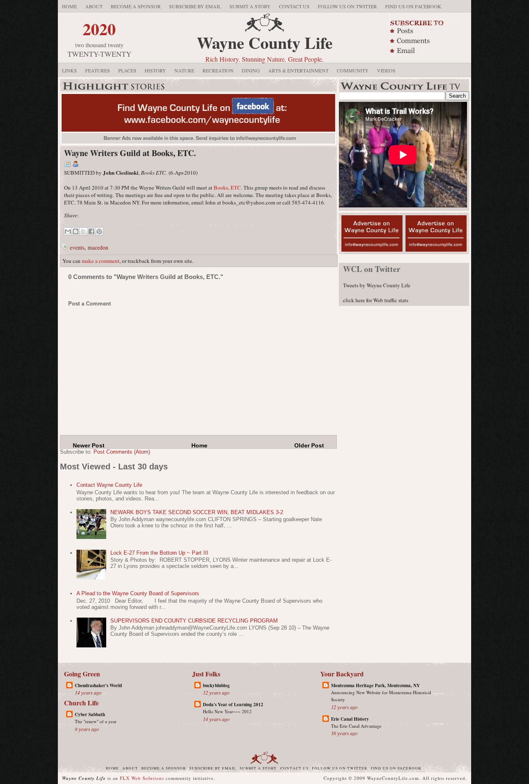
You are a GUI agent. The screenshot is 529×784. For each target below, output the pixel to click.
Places (127, 70)
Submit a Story (250, 6)
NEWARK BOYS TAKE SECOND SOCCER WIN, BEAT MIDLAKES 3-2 (196, 512)
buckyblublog (216, 685)
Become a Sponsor (136, 6)
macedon (98, 247)
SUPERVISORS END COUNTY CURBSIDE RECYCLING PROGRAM (194, 621)
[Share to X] (83, 231)
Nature (184, 70)
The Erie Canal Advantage (356, 726)
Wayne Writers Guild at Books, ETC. (130, 153)
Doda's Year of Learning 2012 (233, 704)
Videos (386, 70)
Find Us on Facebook (413, 6)
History (155, 70)
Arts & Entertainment (298, 70)
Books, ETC (227, 187)
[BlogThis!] (75, 231)
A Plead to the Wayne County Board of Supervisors (137, 593)
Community (353, 70)
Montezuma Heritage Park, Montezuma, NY (375, 685)
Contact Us (294, 6)
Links (69, 70)
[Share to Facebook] (91, 231)
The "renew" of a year (96, 721)
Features (97, 70)
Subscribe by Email (195, 6)
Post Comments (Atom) (121, 452)
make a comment (100, 261)
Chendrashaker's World (98, 685)
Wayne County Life (265, 42)
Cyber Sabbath (90, 714)
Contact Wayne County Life (109, 485)
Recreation (218, 70)
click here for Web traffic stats (375, 300)
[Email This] (68, 231)
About (93, 6)
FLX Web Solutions (142, 778)
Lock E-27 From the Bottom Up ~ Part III (159, 553)
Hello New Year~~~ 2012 (227, 711)
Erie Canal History (350, 719)
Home (69, 6)
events (77, 247)
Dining (251, 70)
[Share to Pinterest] (99, 231)
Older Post (309, 445)
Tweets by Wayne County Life (376, 285)
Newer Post (89, 445)
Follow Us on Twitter (347, 6)
